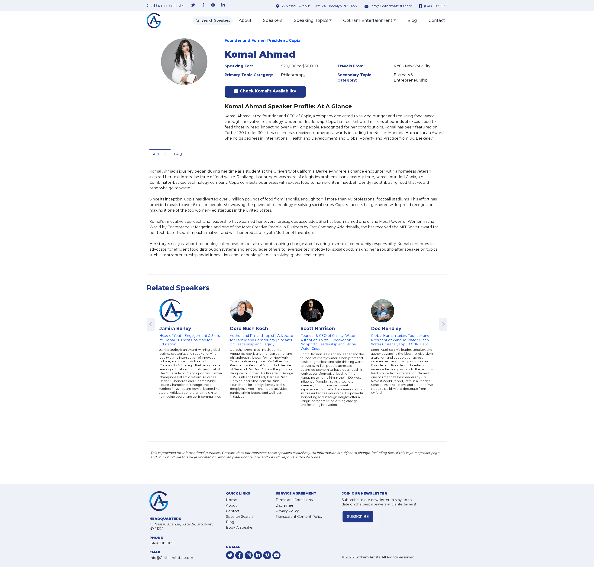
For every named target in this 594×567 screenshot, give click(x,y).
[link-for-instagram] (213, 5)
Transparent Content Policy (299, 517)
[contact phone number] (421, 6)
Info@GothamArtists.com (391, 6)
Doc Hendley (386, 328)
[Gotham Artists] (154, 20)
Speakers (272, 20)
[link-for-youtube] (276, 555)
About (245, 20)
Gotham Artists (165, 5)
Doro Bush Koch (249, 328)
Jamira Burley (175, 328)
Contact (437, 20)
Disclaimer (284, 505)
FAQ (178, 154)
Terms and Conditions (294, 500)
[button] (265, 92)
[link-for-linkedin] (223, 5)
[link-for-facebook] (203, 5)
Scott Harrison (317, 328)
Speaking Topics (311, 20)
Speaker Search (239, 517)
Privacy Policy (287, 511)
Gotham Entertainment (367, 20)
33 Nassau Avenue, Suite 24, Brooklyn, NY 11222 (319, 6)
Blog (412, 20)
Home (231, 500)
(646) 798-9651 (435, 6)
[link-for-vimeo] (267, 555)
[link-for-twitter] (193, 5)
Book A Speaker (240, 527)
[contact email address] (367, 6)
